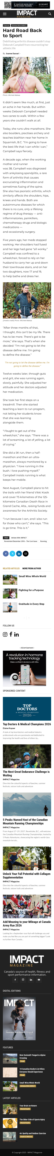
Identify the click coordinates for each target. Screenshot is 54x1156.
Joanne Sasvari (12, 53)
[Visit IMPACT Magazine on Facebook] (10, 635)
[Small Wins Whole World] (10, 580)
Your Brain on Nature (28, 1106)
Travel (22, 1061)
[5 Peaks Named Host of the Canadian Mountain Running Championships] (27, 804)
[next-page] (29, 618)
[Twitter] (12, 554)
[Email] (26, 554)
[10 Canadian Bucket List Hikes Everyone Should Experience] (10, 1072)
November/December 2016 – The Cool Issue (20, 541)
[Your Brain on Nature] (10, 1109)
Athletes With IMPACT (19, 25)
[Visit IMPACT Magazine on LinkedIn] (16, 635)
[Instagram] (23, 980)
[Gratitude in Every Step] (10, 607)
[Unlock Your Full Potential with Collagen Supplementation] (27, 858)
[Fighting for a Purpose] (10, 593)
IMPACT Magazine (11, 779)
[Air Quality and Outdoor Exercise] (10, 1137)
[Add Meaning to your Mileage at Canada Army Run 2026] (27, 906)
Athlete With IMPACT (19, 538)
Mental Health (25, 1109)
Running (43, 541)
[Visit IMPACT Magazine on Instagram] (5, 635)
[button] (4, 14)
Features (6, 25)
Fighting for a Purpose (31, 590)
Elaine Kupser (9, 728)
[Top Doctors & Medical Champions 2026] (27, 709)
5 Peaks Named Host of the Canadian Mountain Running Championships (25, 821)
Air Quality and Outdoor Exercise (33, 1133)
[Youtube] (39, 980)
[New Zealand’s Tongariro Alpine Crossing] (10, 1059)
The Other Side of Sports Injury (32, 1119)
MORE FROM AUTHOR (31, 568)
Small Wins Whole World (32, 576)
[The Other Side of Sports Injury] (10, 1123)
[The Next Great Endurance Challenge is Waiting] (27, 756)
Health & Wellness (26, 1136)
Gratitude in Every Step (31, 604)
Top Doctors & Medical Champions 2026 (27, 724)
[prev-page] (24, 618)
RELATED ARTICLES (11, 568)
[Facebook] (6, 554)
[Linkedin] (19, 554)
